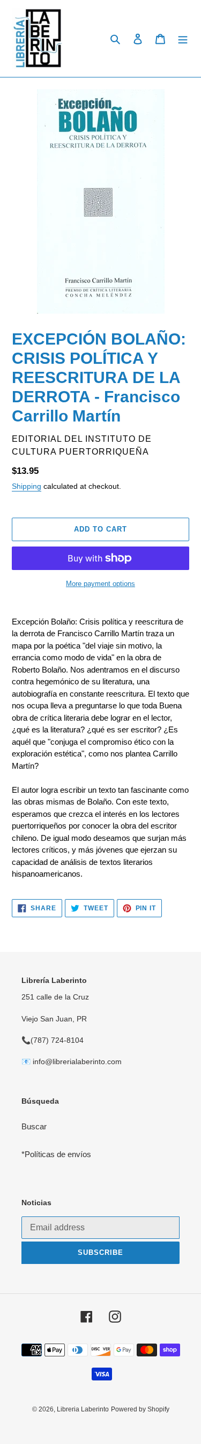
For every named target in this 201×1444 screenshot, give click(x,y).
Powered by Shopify (140, 1409)
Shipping (26, 486)
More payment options (100, 584)
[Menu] (183, 38)
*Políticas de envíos (56, 1154)
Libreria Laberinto (83, 1409)
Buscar (34, 1126)
